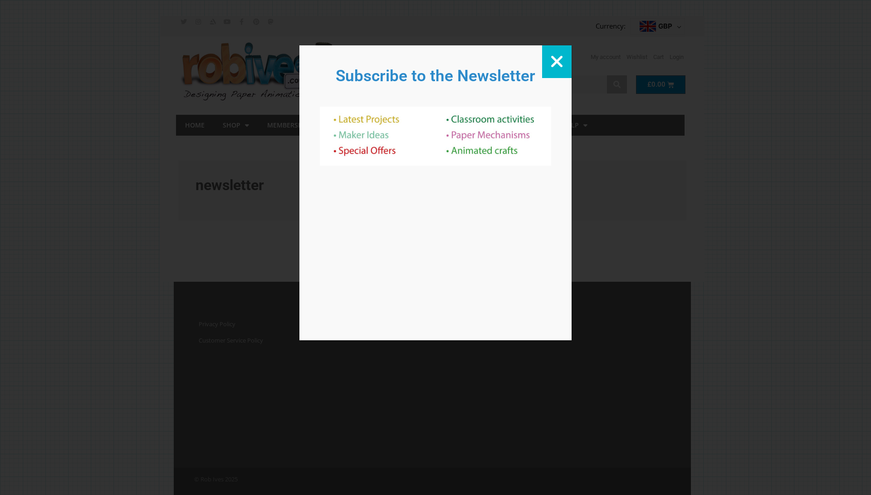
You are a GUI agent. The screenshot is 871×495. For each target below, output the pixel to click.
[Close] (557, 61)
